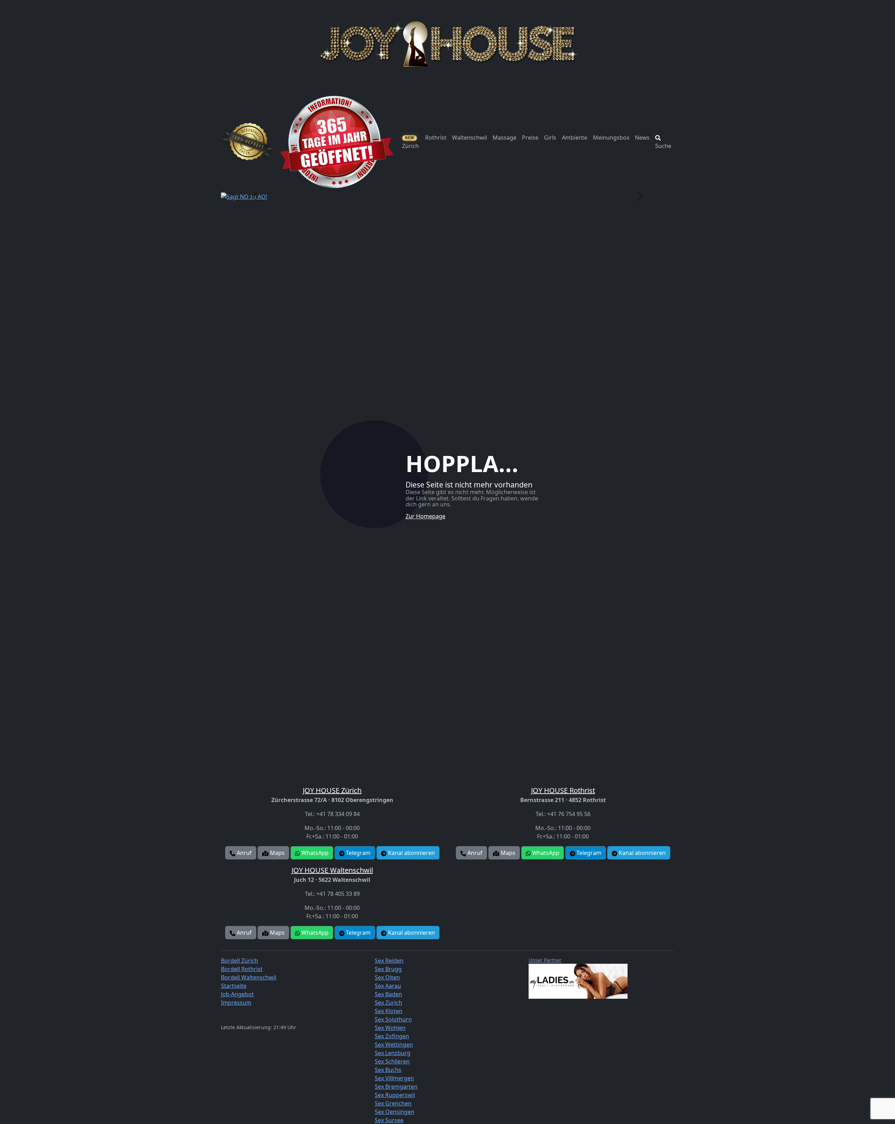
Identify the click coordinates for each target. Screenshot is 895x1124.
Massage (504, 137)
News (642, 137)
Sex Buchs (388, 1070)
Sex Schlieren (392, 1061)
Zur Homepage (425, 516)
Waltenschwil (469, 137)
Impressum (236, 1002)
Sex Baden (388, 994)
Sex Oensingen (394, 1112)
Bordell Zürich (239, 960)
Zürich (410, 142)
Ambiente (574, 137)
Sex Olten (387, 977)
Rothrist (435, 137)
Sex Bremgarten (396, 1086)
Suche (663, 146)
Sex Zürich (388, 1002)
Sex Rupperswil (395, 1095)
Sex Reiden (389, 960)
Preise (530, 137)
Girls (550, 137)
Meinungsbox (611, 137)
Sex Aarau (388, 986)
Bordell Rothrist (242, 969)
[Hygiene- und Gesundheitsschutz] (247, 142)
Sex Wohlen (390, 1028)
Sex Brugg (388, 969)
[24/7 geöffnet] (336, 141)
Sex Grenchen (393, 1103)
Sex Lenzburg (392, 1053)
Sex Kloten (388, 1011)
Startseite (233, 986)
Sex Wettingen (394, 1044)
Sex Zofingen (392, 1036)
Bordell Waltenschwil (248, 977)
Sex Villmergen (394, 1078)
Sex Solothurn (393, 1019)
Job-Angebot (237, 994)
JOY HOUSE (332, 790)
